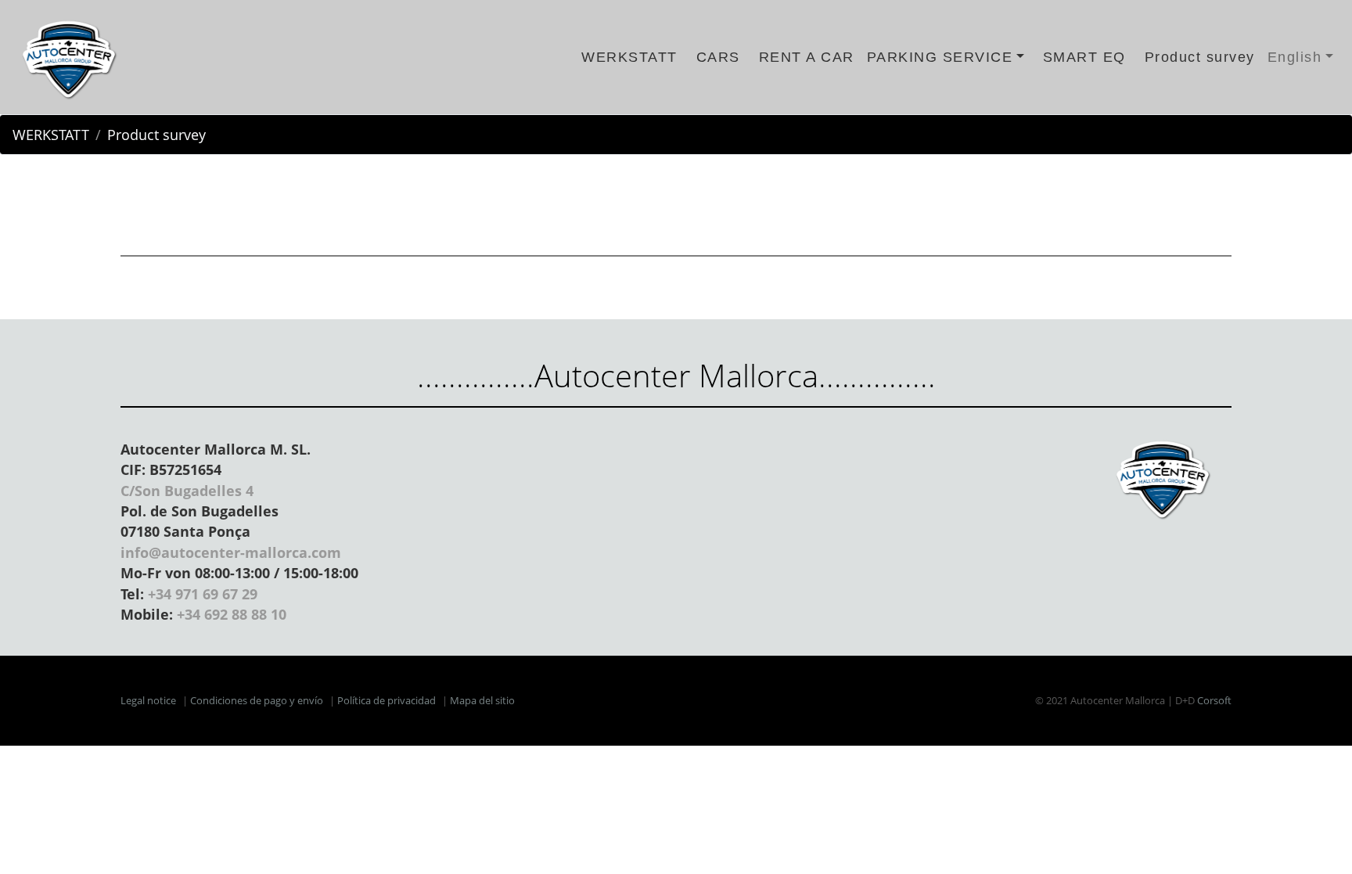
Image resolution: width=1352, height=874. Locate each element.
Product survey (1200, 57)
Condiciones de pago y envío (256, 700)
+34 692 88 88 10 (231, 614)
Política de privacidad (386, 700)
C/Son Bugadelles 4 (187, 490)
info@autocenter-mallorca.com (230, 552)
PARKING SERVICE (940, 57)
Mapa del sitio (482, 700)
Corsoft (1214, 700)
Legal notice (148, 700)
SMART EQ (1084, 57)
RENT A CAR (806, 57)
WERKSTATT (629, 57)
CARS (718, 57)
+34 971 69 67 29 (202, 593)
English (1295, 57)
